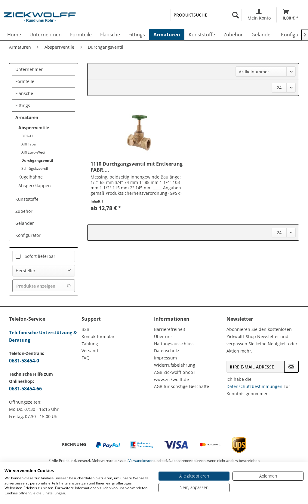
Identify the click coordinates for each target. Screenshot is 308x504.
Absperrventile (33, 127)
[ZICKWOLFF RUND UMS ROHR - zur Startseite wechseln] (39, 19)
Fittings (22, 105)
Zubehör (23, 211)
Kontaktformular (98, 336)
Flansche (24, 93)
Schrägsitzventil (34, 168)
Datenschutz (166, 350)
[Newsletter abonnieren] (291, 367)
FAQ (86, 358)
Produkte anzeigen (35, 286)
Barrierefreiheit (169, 329)
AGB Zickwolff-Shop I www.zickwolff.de (175, 375)
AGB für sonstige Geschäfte (181, 386)
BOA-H (27, 136)
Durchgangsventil (37, 160)
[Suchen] (235, 15)
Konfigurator (28, 235)
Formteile (24, 81)
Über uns (163, 336)
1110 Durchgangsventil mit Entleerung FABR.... (137, 167)
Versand (90, 350)
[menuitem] (206, 15)
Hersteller (25, 270)
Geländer (24, 223)
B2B (85, 329)
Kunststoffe (26, 199)
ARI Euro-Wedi (33, 152)
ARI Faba (28, 144)
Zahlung (90, 344)
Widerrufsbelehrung (174, 365)
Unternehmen (29, 69)
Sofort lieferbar (40, 256)
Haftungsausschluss (174, 344)
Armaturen (26, 117)
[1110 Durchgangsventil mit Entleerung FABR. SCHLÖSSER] (139, 132)
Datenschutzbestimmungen (254, 386)
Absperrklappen (34, 185)
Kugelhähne (30, 177)
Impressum (165, 358)
